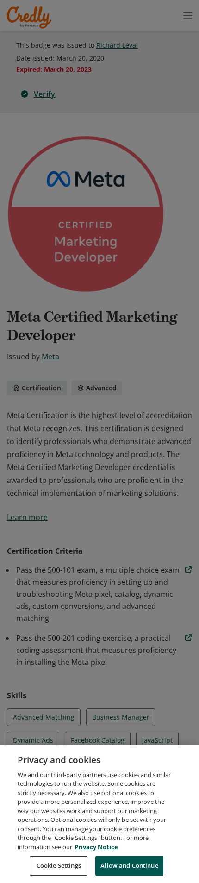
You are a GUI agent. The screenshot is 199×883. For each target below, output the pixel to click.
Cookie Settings (59, 865)
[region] (99, 814)
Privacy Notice (96, 847)
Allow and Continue (129, 865)
